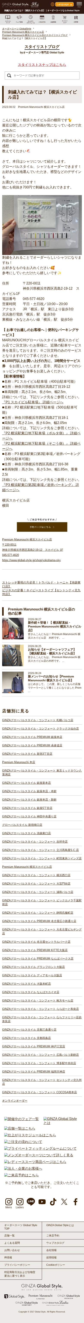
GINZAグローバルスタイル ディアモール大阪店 (32, 975)
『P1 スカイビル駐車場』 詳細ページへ (32, 402)
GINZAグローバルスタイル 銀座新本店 (26, 782)
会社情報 (51, 1250)
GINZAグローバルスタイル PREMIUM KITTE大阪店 (35, 950)
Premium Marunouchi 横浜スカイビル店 (27, 866)
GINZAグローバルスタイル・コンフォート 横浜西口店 (36, 875)
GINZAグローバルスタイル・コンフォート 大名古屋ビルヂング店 (42, 931)
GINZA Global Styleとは (60, 1225)
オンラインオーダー (14, 1100)
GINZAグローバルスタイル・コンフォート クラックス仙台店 (40, 728)
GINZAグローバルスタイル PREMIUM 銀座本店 (32, 737)
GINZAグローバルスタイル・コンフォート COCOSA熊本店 (39, 1092)
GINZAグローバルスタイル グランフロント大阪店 (33, 967)
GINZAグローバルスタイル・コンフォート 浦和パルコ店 (37, 892)
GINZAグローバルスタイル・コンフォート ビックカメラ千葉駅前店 (42, 902)
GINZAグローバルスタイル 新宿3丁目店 (27, 753)
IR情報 (8, 1257)
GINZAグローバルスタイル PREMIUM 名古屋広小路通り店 (39, 921)
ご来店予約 (52, 1235)
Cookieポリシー (55, 1264)
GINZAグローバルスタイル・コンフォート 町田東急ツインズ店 (42, 858)
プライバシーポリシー (17, 1264)
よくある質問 (12, 1242)
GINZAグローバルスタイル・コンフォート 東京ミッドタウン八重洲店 (42, 772)
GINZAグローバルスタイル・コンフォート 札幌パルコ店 (37, 720)
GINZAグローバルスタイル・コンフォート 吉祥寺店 (35, 841)
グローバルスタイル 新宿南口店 (22, 824)
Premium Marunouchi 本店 (18, 762)
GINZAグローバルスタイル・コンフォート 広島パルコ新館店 (40, 1054)
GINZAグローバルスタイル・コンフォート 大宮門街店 (36, 883)
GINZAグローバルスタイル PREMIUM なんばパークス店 (37, 958)
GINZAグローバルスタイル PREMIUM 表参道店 (32, 745)
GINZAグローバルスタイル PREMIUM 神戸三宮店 (33, 1046)
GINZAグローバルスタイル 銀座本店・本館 (29, 791)
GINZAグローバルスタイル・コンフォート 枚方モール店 (37, 1000)
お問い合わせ (12, 1250)
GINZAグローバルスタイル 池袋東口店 (26, 833)
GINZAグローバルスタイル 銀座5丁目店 (27, 808)
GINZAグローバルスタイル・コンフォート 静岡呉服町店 (37, 912)
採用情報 (51, 1257)
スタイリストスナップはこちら (42, 65)
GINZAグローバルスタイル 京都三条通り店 (29, 1029)
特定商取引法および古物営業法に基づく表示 (19, 1274)
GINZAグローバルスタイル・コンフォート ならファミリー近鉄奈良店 (42, 1019)
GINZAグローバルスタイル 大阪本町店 (26, 983)
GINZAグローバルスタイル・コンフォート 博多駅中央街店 (39, 1063)
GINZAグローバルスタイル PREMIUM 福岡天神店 (33, 1071)
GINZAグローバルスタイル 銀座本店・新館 (29, 799)
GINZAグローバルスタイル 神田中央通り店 (29, 816)
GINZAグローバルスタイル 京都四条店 (26, 1038)
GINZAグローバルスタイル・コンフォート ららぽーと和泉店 (40, 1009)
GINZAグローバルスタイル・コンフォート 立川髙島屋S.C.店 (40, 850)
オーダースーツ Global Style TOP (20, 1227)
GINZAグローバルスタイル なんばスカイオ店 (30, 992)
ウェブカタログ (55, 1242)
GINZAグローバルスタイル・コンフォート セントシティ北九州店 (42, 1081)
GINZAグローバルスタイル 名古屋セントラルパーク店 (36, 941)
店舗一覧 (9, 1235)
